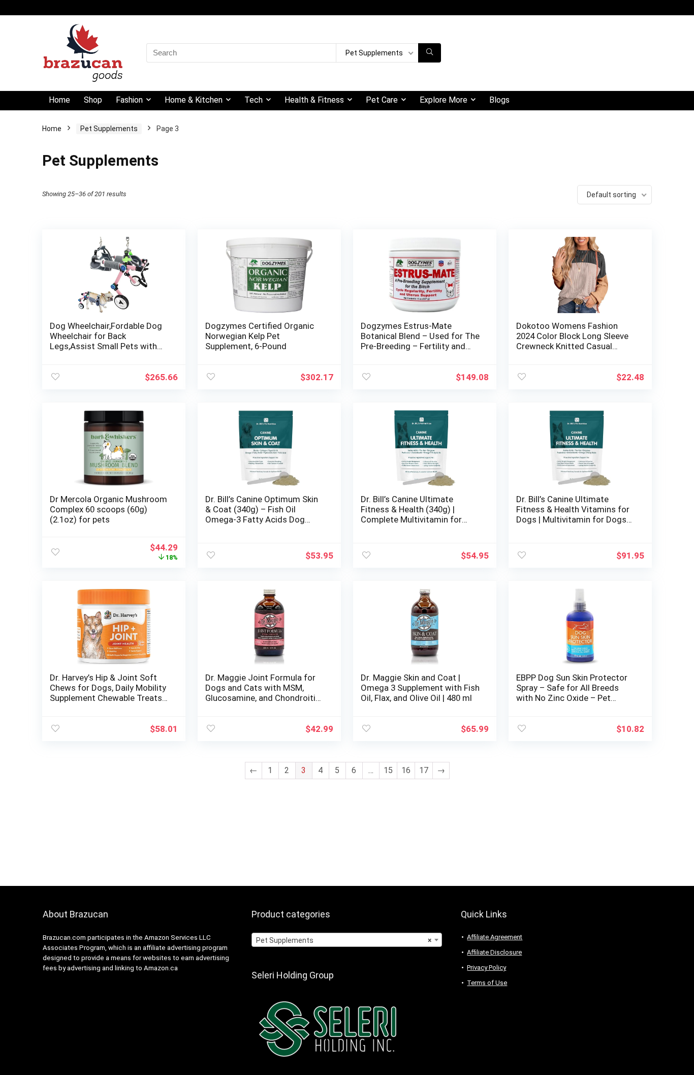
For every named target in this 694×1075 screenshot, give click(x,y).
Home (59, 100)
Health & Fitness (314, 100)
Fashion (129, 100)
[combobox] (346, 940)
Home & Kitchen (194, 100)
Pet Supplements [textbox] (343, 940)
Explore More (443, 100)
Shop (93, 100)
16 (406, 770)
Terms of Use (487, 983)
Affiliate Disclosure (494, 952)
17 (423, 770)
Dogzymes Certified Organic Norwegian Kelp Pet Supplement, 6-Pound (259, 336)
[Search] (429, 53)
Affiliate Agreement (494, 937)
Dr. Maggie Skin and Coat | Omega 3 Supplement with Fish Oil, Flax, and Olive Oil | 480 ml (420, 687)
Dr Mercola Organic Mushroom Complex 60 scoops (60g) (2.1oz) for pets (108, 509)
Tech (253, 100)
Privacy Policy (486, 967)
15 (388, 770)
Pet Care (382, 100)
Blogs (499, 100)
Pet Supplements (109, 129)
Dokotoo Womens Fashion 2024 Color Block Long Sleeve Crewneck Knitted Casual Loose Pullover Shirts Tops (572, 341)
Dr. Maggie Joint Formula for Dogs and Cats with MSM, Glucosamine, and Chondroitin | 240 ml (264, 692)
